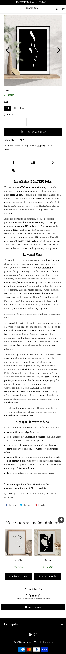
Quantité (8, 115)
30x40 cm (19, 108)
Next (58, 50)
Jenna (48, 560)
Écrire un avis (33, 607)
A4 (7, 108)
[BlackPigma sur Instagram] (35, 635)
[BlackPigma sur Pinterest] (30, 635)
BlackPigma (25, 642)
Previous (7, 50)
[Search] (57, 9)
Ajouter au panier (18, 576)
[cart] (63, 9)
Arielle (18, 560)
